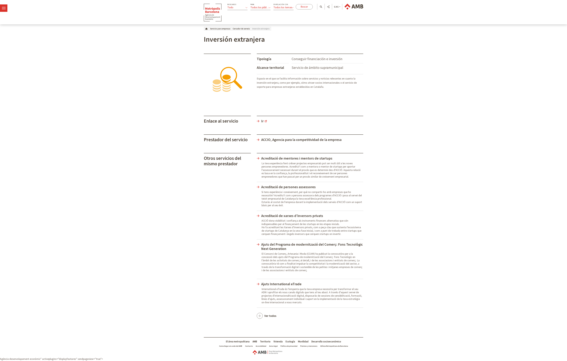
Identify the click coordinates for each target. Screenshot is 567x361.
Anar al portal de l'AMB (353, 7)
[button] (321, 7)
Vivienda (278, 341)
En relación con (280, 4)
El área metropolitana (238, 341)
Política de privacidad (289, 346)
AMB (254, 341)
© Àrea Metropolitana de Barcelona (334, 346)
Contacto (249, 346)
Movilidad (303, 341)
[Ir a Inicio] (206, 28)
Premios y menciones (308, 346)
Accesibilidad (261, 346)
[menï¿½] (3, 8)
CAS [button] (336, 6)
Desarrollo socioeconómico (326, 341)
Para (252, 4)
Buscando (231, 4)
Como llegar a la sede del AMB (230, 346)
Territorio (265, 341)
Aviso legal (273, 346)
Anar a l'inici (212, 12)
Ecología (290, 341)
